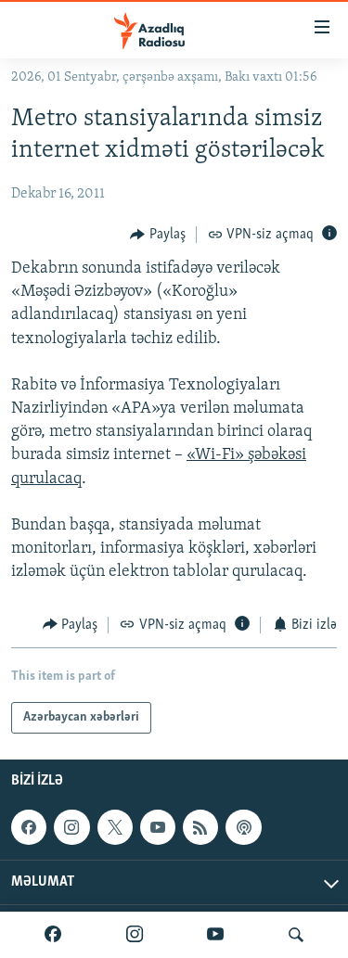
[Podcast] (243, 827)
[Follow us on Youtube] (157, 827)
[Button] (158, 235)
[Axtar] (296, 935)
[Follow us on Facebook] (28, 827)
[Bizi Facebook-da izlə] (53, 935)
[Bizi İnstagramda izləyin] (134, 935)
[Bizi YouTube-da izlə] (215, 935)
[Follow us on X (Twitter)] (115, 827)
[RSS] (200, 827)
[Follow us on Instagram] (71, 827)
